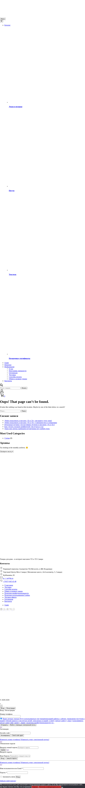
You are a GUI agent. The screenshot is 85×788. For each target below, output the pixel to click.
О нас (11, 369)
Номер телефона (6, 714)
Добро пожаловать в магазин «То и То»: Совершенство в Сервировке (30, 423)
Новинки (7, 365)
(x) (1, 727)
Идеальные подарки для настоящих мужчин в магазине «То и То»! (29, 425)
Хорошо (35, 787)
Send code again (17, 735)
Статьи (7, 438)
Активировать (5, 735)
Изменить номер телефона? (10, 739)
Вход (2, 708)
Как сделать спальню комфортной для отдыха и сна (23, 427)
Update (3, 750)
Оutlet (6, 363)
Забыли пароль (12, 758)
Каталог (7, 25)
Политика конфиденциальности (49, 787)
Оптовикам (13, 373)
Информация (9, 367)
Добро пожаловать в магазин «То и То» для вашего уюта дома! (28, 421)
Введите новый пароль (8, 747)
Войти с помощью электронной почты (23, 725)
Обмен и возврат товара (18, 379)
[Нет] (62, 787)
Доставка (12, 375)
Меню (3, 19)
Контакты (8, 381)
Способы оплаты (15, 377)
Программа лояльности (17, 371)
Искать (24, 388)
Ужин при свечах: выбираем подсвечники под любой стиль (27, 429)
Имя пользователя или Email (11, 768)
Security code (5, 733)
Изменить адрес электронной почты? (35, 739)
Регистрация (11, 708)
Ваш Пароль (4, 756)
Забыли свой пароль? (8, 781)
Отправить (4, 725)
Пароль (3, 773)
